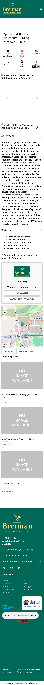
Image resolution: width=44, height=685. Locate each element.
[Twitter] (19, 568)
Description (7, 135)
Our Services (8, 589)
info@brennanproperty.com (23, 287)
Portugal (27, 586)
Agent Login (27, 672)
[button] (22, 324)
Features (6, 230)
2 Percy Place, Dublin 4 (11, 484)
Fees (25, 583)
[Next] (37, 98)
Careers (27, 580)
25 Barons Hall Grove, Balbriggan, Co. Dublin (20, 395)
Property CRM (11, 672)
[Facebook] (11, 568)
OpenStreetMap (28, 347)
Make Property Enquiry (23, 299)
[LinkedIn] (4, 568)
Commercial (8, 586)
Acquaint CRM (27, 669)
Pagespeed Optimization (16, 683)
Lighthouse (32, 683)
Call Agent (23, 293)
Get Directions (26, 351)
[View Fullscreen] (5, 318)
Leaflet (18, 347)
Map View (9, 351)
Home (5, 580)
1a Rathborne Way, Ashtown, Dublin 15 (17, 439)
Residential (7, 583)
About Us (6, 592)
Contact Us (28, 589)
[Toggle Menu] (41, 9)
